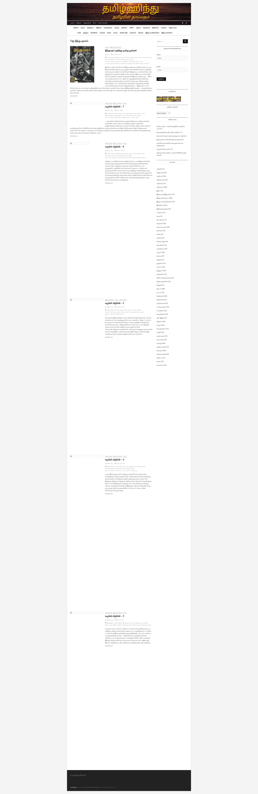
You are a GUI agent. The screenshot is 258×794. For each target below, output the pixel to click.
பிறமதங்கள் (146, 27)
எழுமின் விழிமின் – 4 (114, 459)
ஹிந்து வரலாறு (124, 63)
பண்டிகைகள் (161, 303)
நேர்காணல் (160, 300)
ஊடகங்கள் (160, 220)
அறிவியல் (98, 27)
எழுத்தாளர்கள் (87, 23)
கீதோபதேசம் (113, 312)
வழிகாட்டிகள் (173, 27)
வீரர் (110, 157)
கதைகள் (163, 27)
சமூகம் (83, 27)
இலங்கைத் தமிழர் (162, 209)
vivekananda (110, 113)
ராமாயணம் (160, 340)
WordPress (96, 787)
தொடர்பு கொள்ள (103, 23)
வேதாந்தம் (146, 63)
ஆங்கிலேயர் (118, 153)
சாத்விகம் (125, 310)
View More (75, 96)
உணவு (158, 216)
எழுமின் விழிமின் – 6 (114, 146)
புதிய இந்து (160, 318)
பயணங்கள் (160, 310)
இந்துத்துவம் (111, 468)
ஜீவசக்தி (131, 115)
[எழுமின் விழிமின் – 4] (86, 531)
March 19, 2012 (120, 307)
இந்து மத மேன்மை (167, 33)
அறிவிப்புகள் (161, 180)
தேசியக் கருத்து (130, 470)
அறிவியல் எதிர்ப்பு (139, 63)
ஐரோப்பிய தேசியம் (127, 157)
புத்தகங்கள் (146, 57)
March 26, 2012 (120, 150)
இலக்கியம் (155, 27)
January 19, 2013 (117, 54)
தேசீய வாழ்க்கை (118, 117)
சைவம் (115, 33)
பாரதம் (117, 466)
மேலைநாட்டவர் (118, 470)
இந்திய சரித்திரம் (117, 625)
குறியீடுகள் (123, 59)
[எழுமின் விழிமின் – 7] (86, 113)
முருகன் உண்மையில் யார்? (165, 149)
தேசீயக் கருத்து (118, 310)
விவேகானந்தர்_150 (124, 466)
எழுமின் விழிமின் (120, 155)
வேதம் (109, 33)
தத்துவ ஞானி (134, 57)
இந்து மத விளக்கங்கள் (152, 33)
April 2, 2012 (119, 110)
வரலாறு (116, 27)
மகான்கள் (125, 115)
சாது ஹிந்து (136, 623)
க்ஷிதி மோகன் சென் (114, 59)
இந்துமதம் (131, 63)
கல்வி (79, 33)
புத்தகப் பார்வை (126, 57)
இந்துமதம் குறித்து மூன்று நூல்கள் (121, 50)
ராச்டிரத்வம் (114, 157)
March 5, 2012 (120, 620)
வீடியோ (159, 358)
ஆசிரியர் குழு (109, 110)
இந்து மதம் (112, 115)
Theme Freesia (88, 787)
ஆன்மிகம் (124, 27)
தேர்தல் (159, 285)
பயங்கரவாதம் (161, 307)
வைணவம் (133, 33)
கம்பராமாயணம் (161, 227)
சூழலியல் (160, 263)
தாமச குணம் (134, 310)
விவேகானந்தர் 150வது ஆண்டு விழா (123, 113)
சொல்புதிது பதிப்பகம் (135, 61)
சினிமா (132, 27)
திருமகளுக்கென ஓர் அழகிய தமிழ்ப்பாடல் (169, 132)
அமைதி (142, 623)
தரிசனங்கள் (111, 63)
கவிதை (159, 238)
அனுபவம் (160, 172)
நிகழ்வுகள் (90, 27)
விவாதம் (140, 33)
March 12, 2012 (120, 463)
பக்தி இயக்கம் (125, 61)
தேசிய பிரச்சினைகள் (163, 278)
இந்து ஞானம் (119, 57)
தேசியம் (135, 115)
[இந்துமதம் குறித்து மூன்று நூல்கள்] (86, 64)
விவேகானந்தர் (108, 103)
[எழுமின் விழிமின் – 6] (86, 218)
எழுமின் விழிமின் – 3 (114, 615)
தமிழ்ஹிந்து (73, 787)
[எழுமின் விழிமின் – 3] (86, 687)
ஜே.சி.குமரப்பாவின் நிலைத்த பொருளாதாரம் (170, 139)
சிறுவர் (159, 260)
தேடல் (94, 23)
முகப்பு (72, 23)
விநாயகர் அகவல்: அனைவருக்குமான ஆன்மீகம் (172, 136)
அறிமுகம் (78, 23)
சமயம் (124, 470)
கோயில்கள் (94, 33)
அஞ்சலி (159, 169)
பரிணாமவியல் (110, 61)
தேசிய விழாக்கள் (162, 281)
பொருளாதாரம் (108, 27)
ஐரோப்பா (119, 312)
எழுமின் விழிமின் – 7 (114, 106)
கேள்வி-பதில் (123, 33)
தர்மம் (136, 470)
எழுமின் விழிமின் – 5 (114, 302)
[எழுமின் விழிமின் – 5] (86, 374)
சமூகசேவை (160, 249)
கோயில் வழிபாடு (111, 57)
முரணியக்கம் (118, 61)
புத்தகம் (138, 27)
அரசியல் (75, 27)
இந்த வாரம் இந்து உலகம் (164, 194)
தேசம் (137, 117)
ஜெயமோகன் (117, 63)
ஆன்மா (133, 117)
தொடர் (125, 103)
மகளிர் (159, 332)
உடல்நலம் (159, 212)
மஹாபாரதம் (160, 336)
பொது (158, 325)
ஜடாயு (107, 54)
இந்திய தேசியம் (127, 117)
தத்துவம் (85, 33)
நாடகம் (159, 292)
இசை (158, 191)
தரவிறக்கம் (160, 274)
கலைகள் (102, 33)
